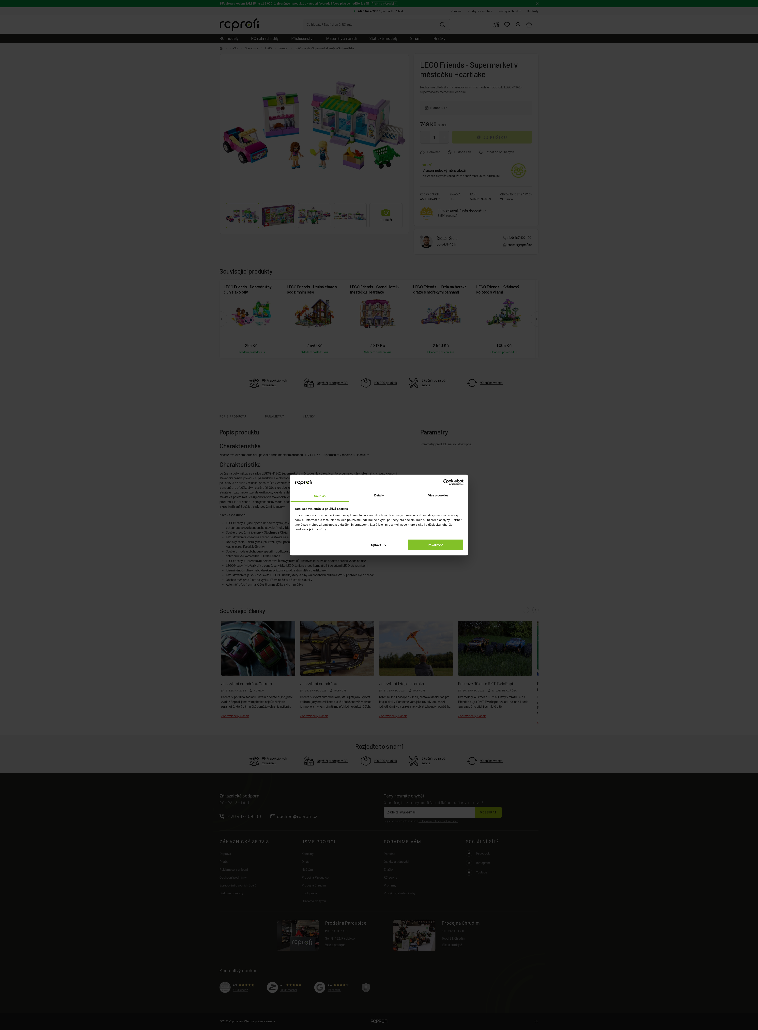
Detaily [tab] (379, 495)
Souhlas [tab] (320, 495)
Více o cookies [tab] (438, 495)
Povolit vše (435, 545)
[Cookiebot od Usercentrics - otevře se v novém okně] (446, 482)
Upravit (376, 545)
